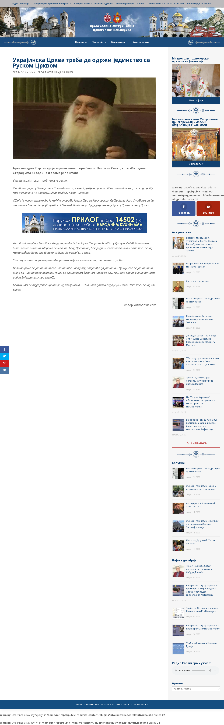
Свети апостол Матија (197, 281)
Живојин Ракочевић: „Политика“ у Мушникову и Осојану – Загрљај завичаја (202, 524)
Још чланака (196, 443)
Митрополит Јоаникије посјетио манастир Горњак (202, 265)
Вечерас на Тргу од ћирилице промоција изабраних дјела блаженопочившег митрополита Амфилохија (201, 424)
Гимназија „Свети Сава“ (199, 4)
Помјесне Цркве (64, 71)
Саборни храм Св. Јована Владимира (93, 4)
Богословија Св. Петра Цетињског (166, 4)
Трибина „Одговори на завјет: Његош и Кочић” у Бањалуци (202, 610)
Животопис (196, 164)
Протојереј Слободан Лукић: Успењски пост (201, 505)
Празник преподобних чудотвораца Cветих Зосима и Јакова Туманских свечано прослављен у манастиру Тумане (202, 244)
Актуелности (141, 42)
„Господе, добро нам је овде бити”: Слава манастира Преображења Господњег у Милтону (201, 340)
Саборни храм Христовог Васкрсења (52, 4)
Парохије (97, 42)
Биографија (196, 100)
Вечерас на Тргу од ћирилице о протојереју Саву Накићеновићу (202, 627)
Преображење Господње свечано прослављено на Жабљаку (199, 319)
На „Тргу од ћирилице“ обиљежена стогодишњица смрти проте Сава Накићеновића (200, 402)
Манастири (118, 42)
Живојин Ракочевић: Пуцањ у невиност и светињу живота (201, 487)
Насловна (81, 42)
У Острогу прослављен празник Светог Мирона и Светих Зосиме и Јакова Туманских (202, 361)
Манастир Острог (125, 4)
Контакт (141, 4)
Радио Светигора (21, 4)
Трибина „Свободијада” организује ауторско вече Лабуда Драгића (199, 380)
